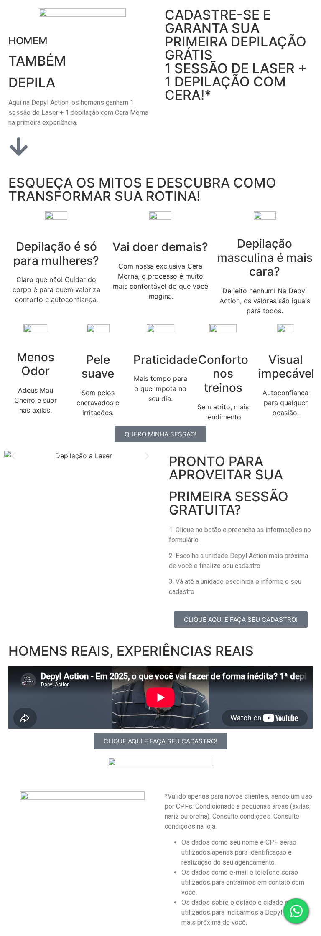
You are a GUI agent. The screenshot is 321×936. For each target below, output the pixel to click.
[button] (13, 455)
